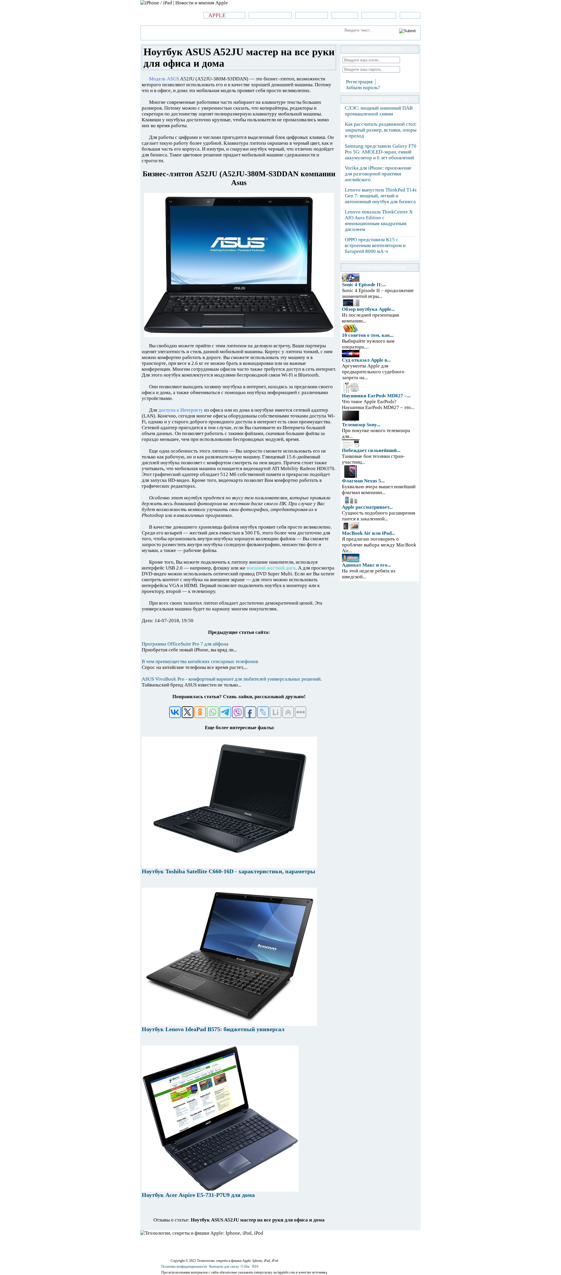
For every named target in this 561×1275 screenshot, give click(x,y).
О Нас (245, 1266)
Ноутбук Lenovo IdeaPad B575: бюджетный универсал (213, 1029)
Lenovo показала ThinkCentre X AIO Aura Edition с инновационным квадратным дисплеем (379, 220)
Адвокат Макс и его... (366, 565)
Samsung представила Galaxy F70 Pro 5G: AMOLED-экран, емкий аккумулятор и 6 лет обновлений (380, 152)
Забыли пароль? (363, 87)
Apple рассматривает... (367, 507)
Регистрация (359, 81)
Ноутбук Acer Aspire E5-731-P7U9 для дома (198, 1195)
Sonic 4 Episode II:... (364, 284)
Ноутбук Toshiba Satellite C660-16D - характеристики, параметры (228, 871)
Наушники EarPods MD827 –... (376, 395)
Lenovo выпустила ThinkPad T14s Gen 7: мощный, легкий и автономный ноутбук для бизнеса (381, 195)
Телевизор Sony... (361, 424)
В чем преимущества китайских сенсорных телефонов (200, 661)
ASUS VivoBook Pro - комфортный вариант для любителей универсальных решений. (232, 679)
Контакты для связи (223, 1266)
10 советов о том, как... (368, 335)
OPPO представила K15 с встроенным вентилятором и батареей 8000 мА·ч (375, 245)
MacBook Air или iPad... (368, 533)
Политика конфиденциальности (184, 1266)
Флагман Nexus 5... (363, 481)
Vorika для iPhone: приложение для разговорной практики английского (378, 173)
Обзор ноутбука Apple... (368, 309)
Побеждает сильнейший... (371, 450)
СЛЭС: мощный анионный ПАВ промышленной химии (379, 111)
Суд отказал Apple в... (366, 360)
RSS (255, 1266)
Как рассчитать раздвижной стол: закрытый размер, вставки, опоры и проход (381, 130)
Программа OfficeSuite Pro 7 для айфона (185, 644)
